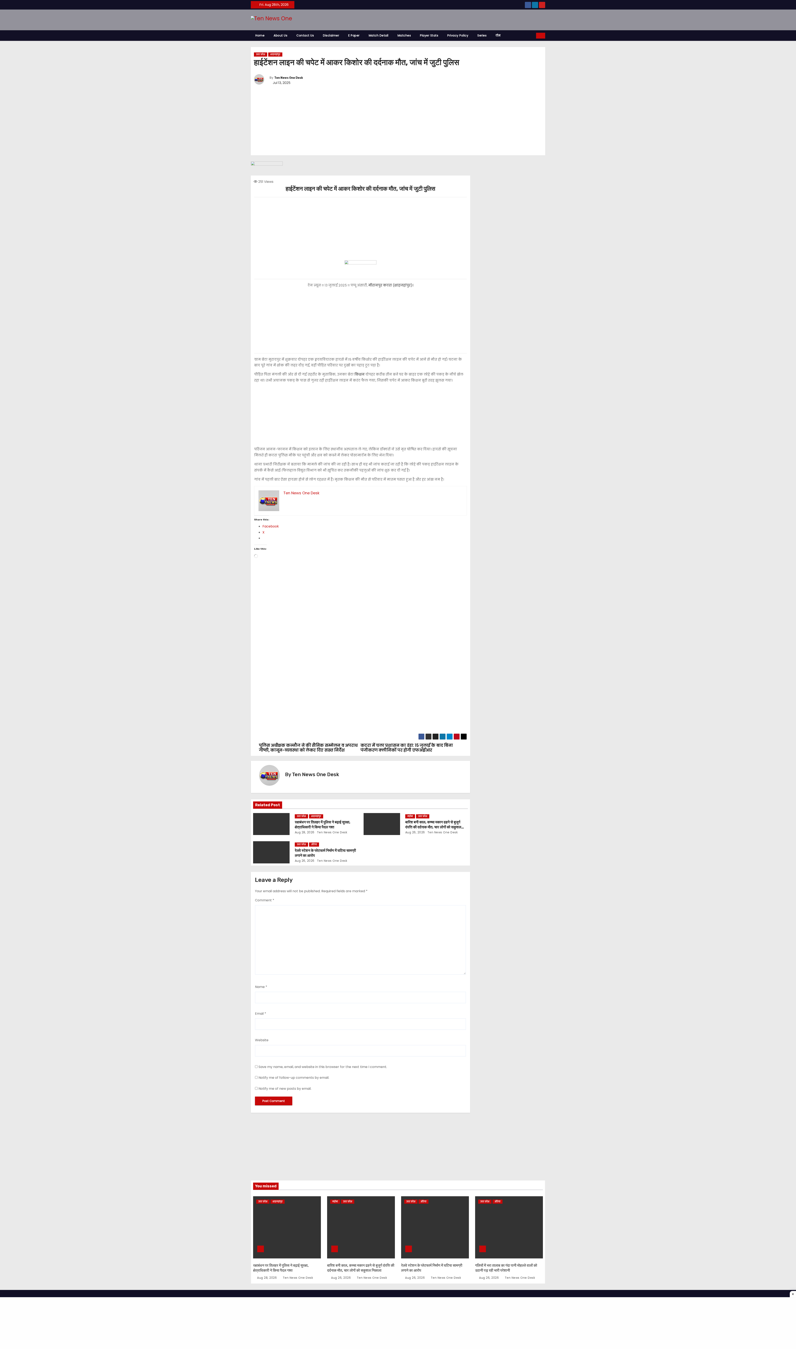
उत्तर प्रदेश (260, 54)
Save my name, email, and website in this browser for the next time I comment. (322, 1066)
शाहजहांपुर (275, 54)
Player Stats (429, 35)
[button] (533, 35)
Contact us (305, 35)
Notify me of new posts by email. (284, 1088)
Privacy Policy (457, 35)
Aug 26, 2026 (415, 832)
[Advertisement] (398, 120)
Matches (404, 35)
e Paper (354, 35)
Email (260, 1013)
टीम (498, 35)
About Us (280, 35)
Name (261, 986)
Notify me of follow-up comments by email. (293, 1077)
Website (261, 1040)
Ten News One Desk (288, 78)
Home (260, 35)
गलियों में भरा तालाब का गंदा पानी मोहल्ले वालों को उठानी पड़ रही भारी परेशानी (506, 1268)
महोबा (410, 816)
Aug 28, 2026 (304, 832)
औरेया (314, 844)
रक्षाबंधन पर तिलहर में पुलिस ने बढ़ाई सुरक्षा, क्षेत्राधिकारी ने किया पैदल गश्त (322, 824)
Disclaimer (331, 35)
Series (482, 35)
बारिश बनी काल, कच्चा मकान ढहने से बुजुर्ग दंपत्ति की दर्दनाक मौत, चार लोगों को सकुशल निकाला (433, 827)
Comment (264, 900)
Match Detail (378, 35)
